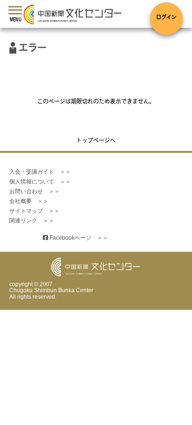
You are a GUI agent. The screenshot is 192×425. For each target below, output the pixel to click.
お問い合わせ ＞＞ (34, 191)
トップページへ (96, 141)
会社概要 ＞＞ (28, 201)
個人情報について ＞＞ (40, 181)
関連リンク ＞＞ (31, 220)
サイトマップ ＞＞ (34, 211)
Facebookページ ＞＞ (75, 238)
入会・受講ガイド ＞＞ (40, 172)
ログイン (166, 17)
